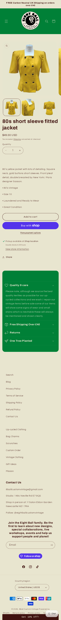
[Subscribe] (51, 545)
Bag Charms (12, 436)
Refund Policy (13, 410)
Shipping (17, 139)
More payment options (30, 233)
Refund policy (19, 613)
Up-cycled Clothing (16, 429)
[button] (6, 21)
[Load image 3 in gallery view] (49, 107)
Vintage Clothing (14, 457)
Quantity (6, 144)
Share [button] (9, 257)
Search (9, 375)
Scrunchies (11, 443)
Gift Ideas (11, 464)
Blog (8, 382)
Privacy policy (34, 613)
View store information (17, 249)
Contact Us (12, 416)
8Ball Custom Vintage (29, 609)
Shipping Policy (14, 403)
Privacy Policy (13, 389)
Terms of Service (14, 396)
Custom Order (13, 450)
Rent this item (30, 160)
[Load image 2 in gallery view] (30, 107)
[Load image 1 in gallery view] (11, 107)
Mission (10, 471)
